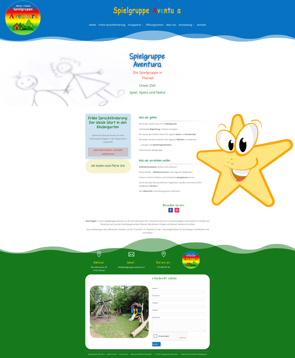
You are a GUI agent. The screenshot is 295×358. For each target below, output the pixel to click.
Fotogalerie (134, 25)
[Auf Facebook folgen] (170, 210)
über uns (171, 25)
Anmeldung (185, 25)
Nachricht (156, 317)
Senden (155, 344)
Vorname (155, 295)
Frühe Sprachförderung (112, 25)
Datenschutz (112, 354)
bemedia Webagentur (198, 354)
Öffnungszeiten (155, 25)
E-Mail (155, 310)
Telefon (155, 303)
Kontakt (201, 25)
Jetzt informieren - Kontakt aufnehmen (108, 151)
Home (92, 25)
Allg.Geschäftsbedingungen (141, 354)
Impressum (123, 354)
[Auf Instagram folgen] (177, 210)
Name (155, 288)
